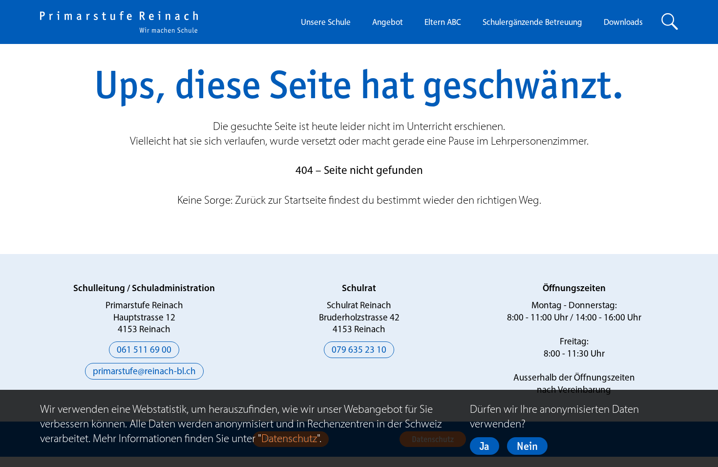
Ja (484, 446)
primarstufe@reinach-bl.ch (144, 372)
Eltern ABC (442, 23)
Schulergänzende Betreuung (532, 23)
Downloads (623, 23)
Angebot (387, 23)
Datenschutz (289, 438)
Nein (527, 446)
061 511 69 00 (144, 350)
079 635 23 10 (359, 350)
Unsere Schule (326, 23)
